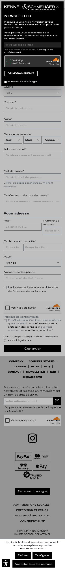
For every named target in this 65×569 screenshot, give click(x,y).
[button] (6, 563)
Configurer (42, 555)
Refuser (23, 555)
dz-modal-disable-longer (22, 81)
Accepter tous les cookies (33, 563)
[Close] (57, 6)
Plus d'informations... (32, 548)
